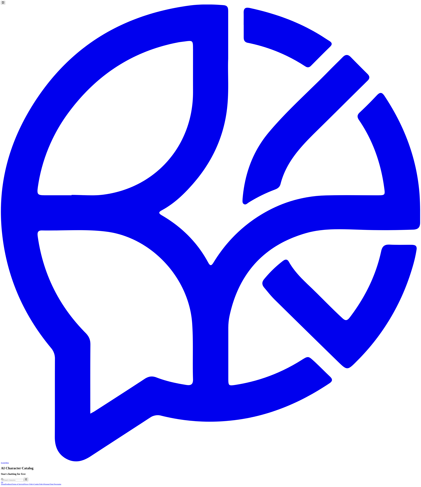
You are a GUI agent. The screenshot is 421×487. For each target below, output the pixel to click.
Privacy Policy (29, 484)
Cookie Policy (39, 484)
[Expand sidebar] (3, 3)
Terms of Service (18, 484)
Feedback (8, 484)
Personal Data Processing (52, 484)
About (3, 484)
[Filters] (26, 479)
